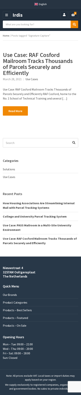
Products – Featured (15, 318)
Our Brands (10, 295)
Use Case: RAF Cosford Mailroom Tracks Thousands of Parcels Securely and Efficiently (38, 64)
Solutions (9, 169)
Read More (15, 111)
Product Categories (15, 302)
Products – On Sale (14, 325)
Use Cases (31, 79)
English (43, 4)
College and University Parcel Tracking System (35, 216)
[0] (73, 15)
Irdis (18, 15)
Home (6, 35)
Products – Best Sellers (17, 310)
